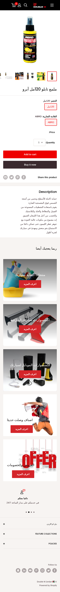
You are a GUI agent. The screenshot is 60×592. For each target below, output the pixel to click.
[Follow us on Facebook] (54, 570)
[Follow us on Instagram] (42, 570)
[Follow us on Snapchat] (18, 570)
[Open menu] (52, 5)
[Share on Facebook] (23, 177)
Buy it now (30, 164)
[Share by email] (5, 177)
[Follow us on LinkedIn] (24, 570)
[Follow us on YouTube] (30, 570)
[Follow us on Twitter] (48, 570)
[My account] (19, 5)
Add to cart (30, 154)
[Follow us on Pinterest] (36, 570)
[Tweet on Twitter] (11, 177)
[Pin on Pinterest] (17, 177)
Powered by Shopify (48, 585)
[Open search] (25, 5)
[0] (14, 5)
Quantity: (50, 142)
